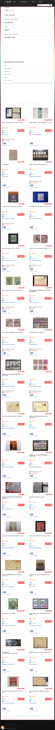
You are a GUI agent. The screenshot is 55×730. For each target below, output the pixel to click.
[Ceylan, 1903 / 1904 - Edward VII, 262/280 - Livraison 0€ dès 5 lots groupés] (40, 239)
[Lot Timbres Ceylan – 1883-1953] (40, 323)
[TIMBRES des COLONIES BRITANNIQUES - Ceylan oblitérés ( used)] (13, 365)
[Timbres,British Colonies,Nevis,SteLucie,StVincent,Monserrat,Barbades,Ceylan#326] (13, 642)
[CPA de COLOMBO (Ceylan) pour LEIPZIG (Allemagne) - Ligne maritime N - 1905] (40, 407)
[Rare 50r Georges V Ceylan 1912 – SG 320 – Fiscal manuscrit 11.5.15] (40, 197)
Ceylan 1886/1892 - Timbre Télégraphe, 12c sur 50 (40, 122)
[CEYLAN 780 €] (13, 155)
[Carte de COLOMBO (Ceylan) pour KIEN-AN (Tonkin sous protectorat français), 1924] (13, 565)
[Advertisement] (27, 50)
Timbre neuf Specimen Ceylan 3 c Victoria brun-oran (12, 691)
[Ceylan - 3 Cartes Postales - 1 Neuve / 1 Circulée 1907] (13, 113)
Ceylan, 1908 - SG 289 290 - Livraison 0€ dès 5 (12, 332)
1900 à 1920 (33, 428)
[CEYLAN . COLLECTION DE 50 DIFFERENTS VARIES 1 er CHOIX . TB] (13, 487)
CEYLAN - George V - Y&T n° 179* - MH (10, 248)
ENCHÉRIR (20, 130)
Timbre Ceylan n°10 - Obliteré (8, 613)
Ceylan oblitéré (7, 74)
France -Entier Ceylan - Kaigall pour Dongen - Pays (39, 691)
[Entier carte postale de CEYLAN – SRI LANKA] (13, 406)
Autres (32, 509)
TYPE (14, 1)
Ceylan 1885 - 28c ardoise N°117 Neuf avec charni (13, 535)
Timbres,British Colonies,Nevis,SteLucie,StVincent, (10, 653)
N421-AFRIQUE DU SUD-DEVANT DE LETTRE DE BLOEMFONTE (40, 291)
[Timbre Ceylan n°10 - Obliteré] (13, 604)
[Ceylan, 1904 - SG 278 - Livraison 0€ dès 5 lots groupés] (13, 280)
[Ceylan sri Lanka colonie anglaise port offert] (13, 197)
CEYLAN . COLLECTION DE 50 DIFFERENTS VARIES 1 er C (12, 497)
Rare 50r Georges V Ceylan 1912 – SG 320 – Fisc (40, 206)
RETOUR (12, 10)
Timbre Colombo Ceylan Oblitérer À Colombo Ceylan (39, 575)
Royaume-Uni (34, 344)
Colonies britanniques (36, 134)
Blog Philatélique (12, 728)
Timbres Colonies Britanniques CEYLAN (38, 164)
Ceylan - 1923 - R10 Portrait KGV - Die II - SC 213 (40, 535)
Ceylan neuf (6, 71)
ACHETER (48, 130)
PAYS (33, 1)
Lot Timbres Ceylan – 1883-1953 (36, 332)
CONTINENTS (24, 1)
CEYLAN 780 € (5, 164)
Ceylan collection (7, 80)
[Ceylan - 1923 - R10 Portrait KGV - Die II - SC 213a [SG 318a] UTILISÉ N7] (40, 526)
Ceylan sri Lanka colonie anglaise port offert (12, 206)
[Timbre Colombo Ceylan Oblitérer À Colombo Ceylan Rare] (40, 565)
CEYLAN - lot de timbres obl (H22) (36, 497)
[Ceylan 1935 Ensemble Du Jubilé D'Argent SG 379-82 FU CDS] (40, 604)
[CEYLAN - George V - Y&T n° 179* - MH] (13, 239)
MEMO (40, 1)
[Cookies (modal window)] (2, 727)
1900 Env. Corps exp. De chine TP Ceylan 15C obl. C (40, 653)
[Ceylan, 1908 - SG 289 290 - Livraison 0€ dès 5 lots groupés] (13, 322)
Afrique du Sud (34, 302)
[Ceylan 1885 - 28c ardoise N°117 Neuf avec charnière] (13, 526)
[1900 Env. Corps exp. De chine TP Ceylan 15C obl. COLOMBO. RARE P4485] (40, 642)
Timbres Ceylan (7, 68)
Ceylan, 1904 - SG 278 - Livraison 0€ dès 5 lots (12, 290)
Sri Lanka (6, 134)
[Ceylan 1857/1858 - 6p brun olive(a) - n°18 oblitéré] (13, 445)
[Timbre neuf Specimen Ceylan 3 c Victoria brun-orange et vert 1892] (13, 681)
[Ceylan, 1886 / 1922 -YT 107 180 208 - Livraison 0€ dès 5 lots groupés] (40, 365)
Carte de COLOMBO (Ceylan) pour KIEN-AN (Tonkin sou (11, 575)
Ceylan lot (6, 77)
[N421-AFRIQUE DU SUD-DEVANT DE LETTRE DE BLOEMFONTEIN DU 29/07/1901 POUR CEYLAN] (40, 281)
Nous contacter (6, 728)
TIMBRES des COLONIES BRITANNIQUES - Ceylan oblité (11, 375)
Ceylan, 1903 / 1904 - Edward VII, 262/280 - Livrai (40, 248)
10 (38, 102)
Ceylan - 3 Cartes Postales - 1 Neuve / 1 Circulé (12, 122)
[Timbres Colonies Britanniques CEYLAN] (40, 155)
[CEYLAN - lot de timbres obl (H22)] (40, 487)
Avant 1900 (33, 664)
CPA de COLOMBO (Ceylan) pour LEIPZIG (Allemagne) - (38, 416)
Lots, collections (8, 509)
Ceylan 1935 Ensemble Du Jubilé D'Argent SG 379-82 (39, 614)
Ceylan (5, 65)
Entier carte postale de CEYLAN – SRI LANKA (12, 416)
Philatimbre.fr (5, 725)
